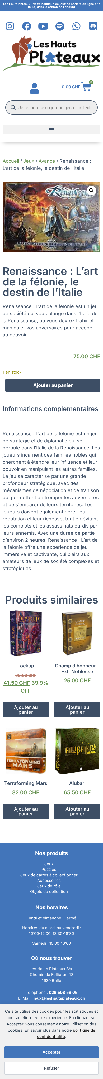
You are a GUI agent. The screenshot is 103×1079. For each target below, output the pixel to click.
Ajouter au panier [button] (26, 709)
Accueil (11, 161)
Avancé (47, 161)
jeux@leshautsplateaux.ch (59, 998)
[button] (51, 129)
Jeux (28, 161)
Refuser (51, 1068)
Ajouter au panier (53, 385)
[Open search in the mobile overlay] (51, 107)
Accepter (51, 1052)
